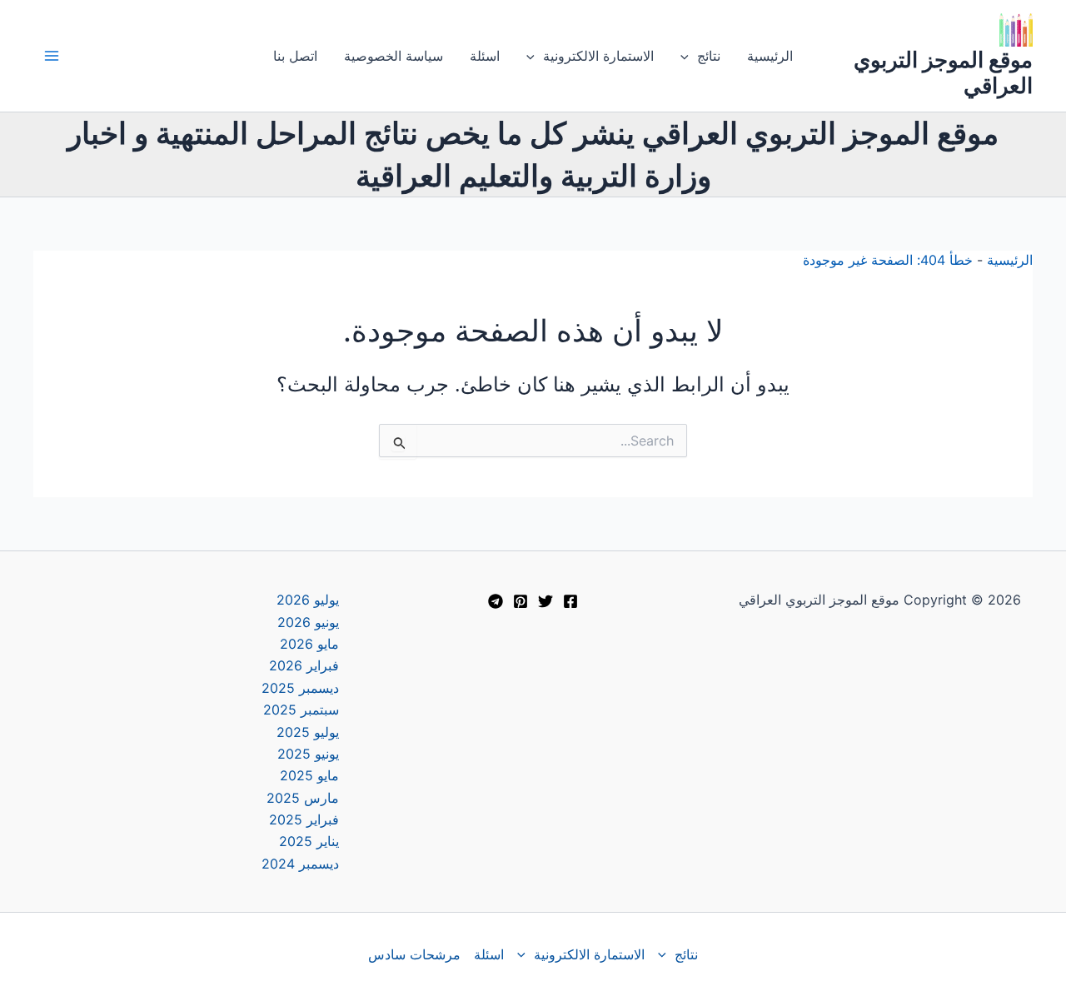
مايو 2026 (309, 643)
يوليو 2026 (307, 599)
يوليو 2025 (307, 732)
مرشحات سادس (414, 954)
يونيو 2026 (308, 622)
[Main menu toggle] (51, 56)
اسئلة (485, 55)
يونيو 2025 (308, 753)
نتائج (708, 55)
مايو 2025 (309, 775)
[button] (688, 55)
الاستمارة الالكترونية (598, 55)
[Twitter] (545, 601)
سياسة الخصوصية (393, 55)
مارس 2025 (302, 797)
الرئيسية (770, 55)
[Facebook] (570, 601)
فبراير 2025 (304, 819)
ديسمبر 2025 (300, 688)
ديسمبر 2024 (300, 863)
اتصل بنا (295, 55)
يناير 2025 (309, 841)
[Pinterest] (520, 601)
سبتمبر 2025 (301, 709)
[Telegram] (495, 601)
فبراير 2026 (304, 665)
